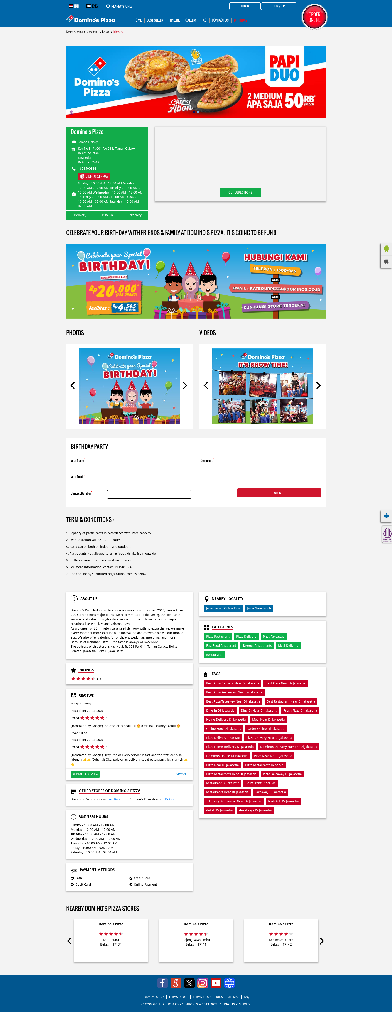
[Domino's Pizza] (90, 19)
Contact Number (81, 492)
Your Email (78, 476)
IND (76, 6)
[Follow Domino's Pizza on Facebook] (162, 983)
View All (181, 774)
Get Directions (240, 192)
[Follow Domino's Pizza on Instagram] (202, 983)
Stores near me (74, 32)
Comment (207, 460)
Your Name (78, 460)
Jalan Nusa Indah (259, 608)
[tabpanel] (196, 82)
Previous (74, 386)
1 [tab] (194, 112)
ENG (94, 6)
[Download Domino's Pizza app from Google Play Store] (386, 253)
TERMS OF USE (178, 997)
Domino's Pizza (111, 924)
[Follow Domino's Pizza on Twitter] (189, 983)
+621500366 (87, 168)
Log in (245, 6)
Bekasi (106, 32)
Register (279, 6)
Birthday (240, 20)
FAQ (246, 997)
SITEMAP (233, 997)
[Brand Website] (229, 983)
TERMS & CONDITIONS (208, 997)
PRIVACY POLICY (153, 997)
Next (185, 386)
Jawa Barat (92, 32)
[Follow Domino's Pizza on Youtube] (216, 983)
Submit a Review (85, 774)
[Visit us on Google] (175, 983)
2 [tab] (198, 112)
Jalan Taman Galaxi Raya (223, 608)
